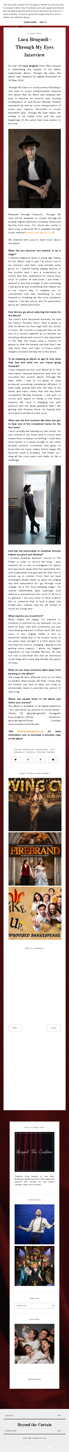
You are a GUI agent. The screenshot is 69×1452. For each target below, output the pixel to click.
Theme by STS (39, 1438)
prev (15, 1028)
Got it (43, 22)
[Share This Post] (28, 760)
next (54, 1028)
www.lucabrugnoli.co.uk (39, 232)
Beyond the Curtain (34, 1425)
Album (17, 750)
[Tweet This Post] (16, 760)
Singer (51, 752)
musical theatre (36, 752)
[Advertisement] (34, 1070)
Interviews (41, 750)
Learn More (30, 22)
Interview (28, 750)
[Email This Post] (53, 760)
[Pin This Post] (41, 760)
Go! (59, 1415)
